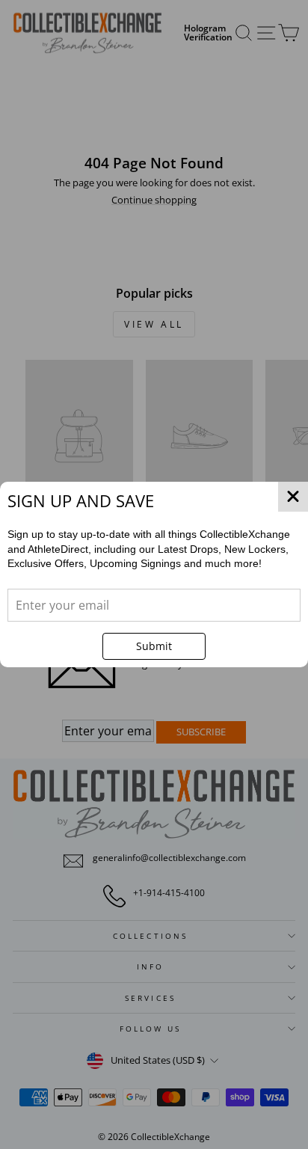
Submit (154, 646)
